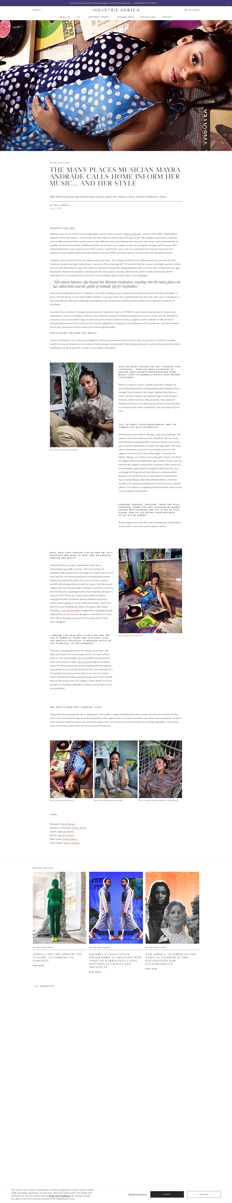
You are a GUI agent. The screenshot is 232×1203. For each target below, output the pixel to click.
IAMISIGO (102, 610)
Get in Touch (191, 10)
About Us (65, 17)
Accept (167, 1194)
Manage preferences (137, 1194)
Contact (167, 17)
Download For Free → (146, 3)
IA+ (78, 17)
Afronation (83, 662)
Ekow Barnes (68, 824)
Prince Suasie (79, 827)
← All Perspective (43, 986)
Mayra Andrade (132, 234)
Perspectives (148, 17)
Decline (204, 1194)
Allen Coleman (71, 843)
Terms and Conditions (59, 1196)
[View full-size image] (81, 405)
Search (37, 10)
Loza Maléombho (71, 610)
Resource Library (99, 17)
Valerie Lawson (65, 835)
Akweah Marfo (65, 831)
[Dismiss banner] (227, 3)
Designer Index (125, 17)
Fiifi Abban (69, 228)
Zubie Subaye (70, 839)
